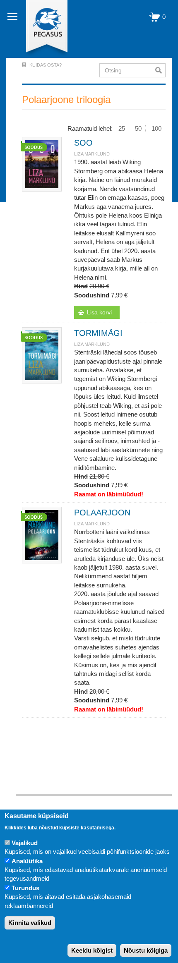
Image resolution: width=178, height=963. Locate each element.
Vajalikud (25, 842)
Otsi (160, 70)
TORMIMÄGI (98, 333)
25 (121, 128)
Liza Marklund (92, 153)
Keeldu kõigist (92, 950)
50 (138, 128)
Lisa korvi (99, 312)
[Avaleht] (42, 29)
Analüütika (27, 861)
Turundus (25, 887)
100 (156, 128)
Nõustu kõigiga (146, 950)
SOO (83, 142)
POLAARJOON (102, 512)
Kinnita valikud (29, 922)
